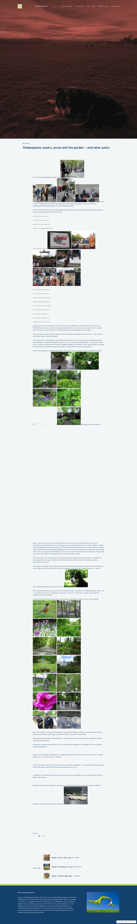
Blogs (88, 6)
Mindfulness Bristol (41, 6)
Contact (94, 6)
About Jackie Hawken (66, 6)
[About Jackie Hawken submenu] (72, 6)
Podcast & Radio (115, 6)
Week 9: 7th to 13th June (61, 858)
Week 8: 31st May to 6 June (62, 867)
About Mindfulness (79, 6)
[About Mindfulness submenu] (84, 6)
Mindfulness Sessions (103, 6)
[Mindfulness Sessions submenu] (108, 6)
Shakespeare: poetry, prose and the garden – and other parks (66, 147)
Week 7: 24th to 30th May (62, 876)
